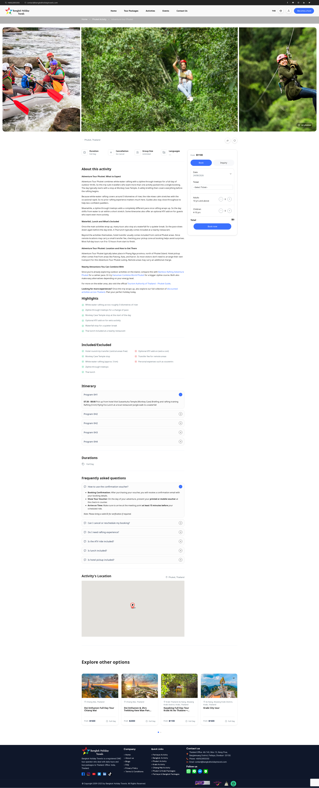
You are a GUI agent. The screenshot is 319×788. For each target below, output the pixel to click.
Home (114, 10)
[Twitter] (309, 2)
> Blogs (127, 761)
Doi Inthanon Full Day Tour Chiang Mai (99, 709)
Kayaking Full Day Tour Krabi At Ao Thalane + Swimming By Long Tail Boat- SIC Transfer (176, 709)
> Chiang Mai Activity (160, 767)
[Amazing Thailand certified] (217, 783)
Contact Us (182, 10)
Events (165, 10)
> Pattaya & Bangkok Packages (165, 774)
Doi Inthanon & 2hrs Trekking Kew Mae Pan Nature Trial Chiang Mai (137, 709)
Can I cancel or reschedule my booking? (109, 522)
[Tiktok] (110, 774)
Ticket (196, 182)
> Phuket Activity (159, 761)
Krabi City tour (211, 708)
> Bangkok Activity (159, 758)
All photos (306, 125)
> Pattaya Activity (159, 754)
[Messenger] (200, 771)
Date (195, 172)
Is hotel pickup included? (101, 559)
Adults (196, 197)
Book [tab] (201, 162)
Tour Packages (131, 10)
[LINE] (194, 771)
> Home (127, 754)
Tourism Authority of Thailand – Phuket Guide (148, 283)
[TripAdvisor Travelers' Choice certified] (233, 783)
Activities (150, 10)
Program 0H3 (91, 432)
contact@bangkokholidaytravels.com (42, 2)
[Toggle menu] (288, 11)
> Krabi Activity (158, 764)
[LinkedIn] (304, 2)
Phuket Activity (99, 19)
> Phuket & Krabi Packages (163, 771)
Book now (212, 226)
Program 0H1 (91, 394)
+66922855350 (14, 2)
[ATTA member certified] (226, 783)
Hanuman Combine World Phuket (128, 275)
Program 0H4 (91, 441)
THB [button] (274, 11)
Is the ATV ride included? (101, 541)
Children (197, 209)
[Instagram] (298, 2)
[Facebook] (287, 2)
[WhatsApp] (188, 771)
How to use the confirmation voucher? (108, 486)
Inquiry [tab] (223, 162)
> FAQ (126, 764)
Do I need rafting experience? (103, 532)
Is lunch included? (97, 550)
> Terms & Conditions (133, 771)
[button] (280, 11)
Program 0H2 (91, 413)
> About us (129, 758)
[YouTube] (293, 2)
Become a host (304, 10)
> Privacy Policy (131, 768)
